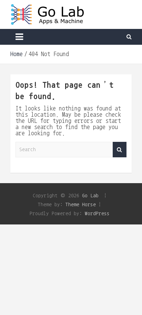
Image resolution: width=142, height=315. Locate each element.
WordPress (97, 213)
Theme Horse (80, 204)
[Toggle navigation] (19, 37)
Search (119, 149)
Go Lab (90, 195)
